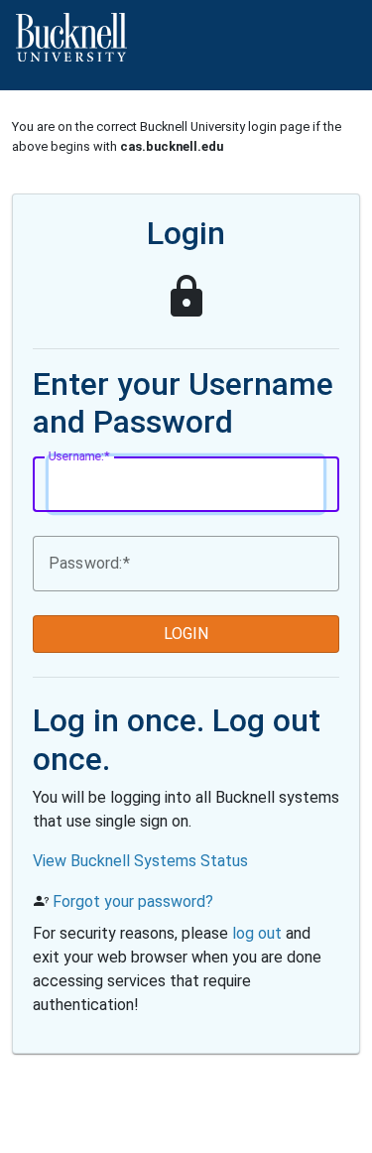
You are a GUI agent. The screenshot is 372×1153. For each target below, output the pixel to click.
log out (257, 933)
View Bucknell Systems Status (140, 860)
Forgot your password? (133, 901)
